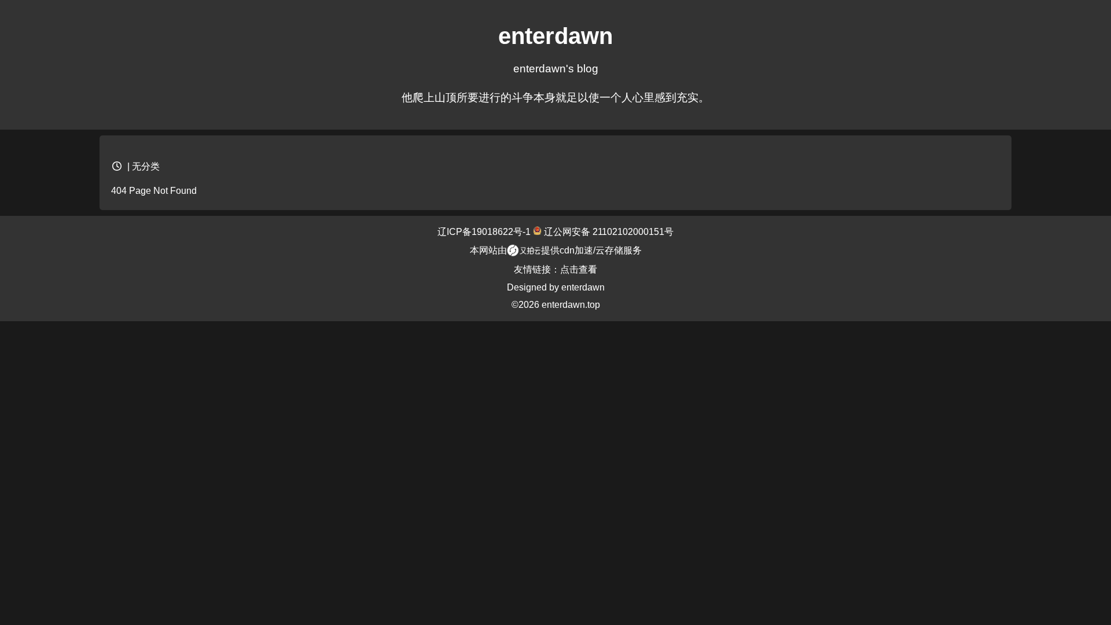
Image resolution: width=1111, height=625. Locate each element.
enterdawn (583, 287)
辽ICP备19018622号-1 (485, 232)
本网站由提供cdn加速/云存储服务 (556, 250)
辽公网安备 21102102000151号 (608, 232)
